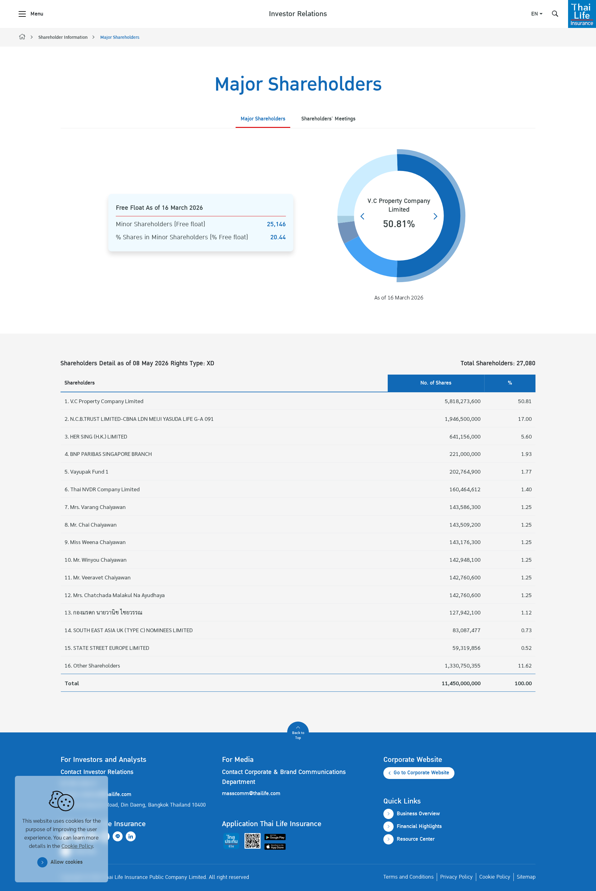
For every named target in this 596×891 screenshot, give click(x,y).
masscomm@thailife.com (251, 793)
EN (534, 14)
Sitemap (526, 877)
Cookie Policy (77, 845)
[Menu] (22, 14)
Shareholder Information (63, 37)
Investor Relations (298, 14)
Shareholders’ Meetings (328, 119)
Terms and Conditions (408, 877)
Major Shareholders (119, 37)
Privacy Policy (456, 877)
